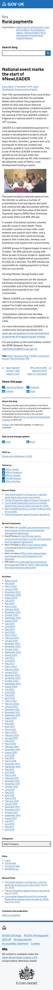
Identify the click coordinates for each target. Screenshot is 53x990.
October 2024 (11, 615)
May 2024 (10, 629)
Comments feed (12, 866)
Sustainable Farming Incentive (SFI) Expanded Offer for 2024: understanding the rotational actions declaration (26, 565)
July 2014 (9, 821)
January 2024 (11, 640)
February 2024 (12, 638)
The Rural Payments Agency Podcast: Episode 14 (27, 514)
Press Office (7, 86)
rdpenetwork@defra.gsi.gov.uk (19, 348)
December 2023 (12, 643)
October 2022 (11, 681)
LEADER (33, 356)
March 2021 (10, 729)
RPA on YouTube (12, 481)
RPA (27, 358)
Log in (7, 860)
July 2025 (9, 600)
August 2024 (11, 620)
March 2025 (11, 606)
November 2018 (12, 749)
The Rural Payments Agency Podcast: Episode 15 (27, 500)
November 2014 (12, 809)
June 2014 (10, 824)
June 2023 (10, 660)
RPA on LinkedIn (13, 475)
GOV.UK (6, 939)
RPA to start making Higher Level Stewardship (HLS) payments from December (26, 547)
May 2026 (10, 583)
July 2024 (9, 623)
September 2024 (13, 618)
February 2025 (12, 609)
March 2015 (10, 798)
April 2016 (10, 772)
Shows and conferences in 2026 (17, 456)
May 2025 (9, 603)
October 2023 (11, 649)
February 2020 (12, 735)
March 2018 (10, 761)
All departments (23, 939)
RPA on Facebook (13, 472)
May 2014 (9, 826)
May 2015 (9, 792)
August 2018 (11, 752)
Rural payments (17, 21)
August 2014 (11, 818)
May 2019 (9, 741)
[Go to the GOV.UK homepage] (13, 4)
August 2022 (11, 686)
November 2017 (12, 764)
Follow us (6, 424)
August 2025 (11, 598)
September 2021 (13, 715)
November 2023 (13, 646)
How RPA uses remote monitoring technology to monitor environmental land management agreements (27, 530)
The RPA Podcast (13, 478)
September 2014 (13, 815)
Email (32, 391)
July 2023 (9, 658)
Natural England (32, 32)
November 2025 (12, 592)
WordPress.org (12, 869)
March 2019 (10, 744)
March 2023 (11, 666)
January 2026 (11, 589)
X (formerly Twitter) (14, 387)
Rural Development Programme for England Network (31, 35)
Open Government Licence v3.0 (19, 957)
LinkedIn (9, 391)
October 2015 (11, 786)
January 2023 (11, 672)
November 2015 (12, 784)
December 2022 (12, 675)
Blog (5, 16)
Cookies (35, 943)
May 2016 (9, 769)
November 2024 (13, 612)
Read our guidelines (11, 915)
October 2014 (11, 812)
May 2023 (10, 663)
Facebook (34, 387)
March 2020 (11, 732)
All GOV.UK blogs (11, 935)
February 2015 (11, 801)
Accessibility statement (15, 943)
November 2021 (12, 712)
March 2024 (11, 635)
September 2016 (13, 766)
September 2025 (13, 595)
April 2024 (10, 632)
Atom (32, 442)
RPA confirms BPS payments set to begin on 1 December (37, 370)
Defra (10, 356)
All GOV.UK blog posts (36, 935)
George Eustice (21, 356)
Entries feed (10, 863)
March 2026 (11, 586)
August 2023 (11, 655)
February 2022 (12, 703)
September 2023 (13, 652)
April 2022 (10, 698)
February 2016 (11, 778)
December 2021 (12, 709)
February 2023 (12, 669)
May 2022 (10, 695)
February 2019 (11, 746)
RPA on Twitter (12, 469)
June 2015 (9, 789)
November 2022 (13, 678)
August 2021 (11, 718)
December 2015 (12, 781)
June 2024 (10, 626)
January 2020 (11, 738)
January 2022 (11, 706)
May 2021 (9, 723)
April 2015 (9, 795)
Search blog (9, 47)
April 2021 (10, 726)
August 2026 (11, 580)
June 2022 (10, 692)
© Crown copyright (26, 982)
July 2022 (9, 689)
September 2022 (13, 683)
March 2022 (11, 701)
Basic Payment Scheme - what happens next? (13, 370)
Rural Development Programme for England (20, 88)
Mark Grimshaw (17, 358)
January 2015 (11, 804)
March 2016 (10, 775)
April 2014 (10, 829)
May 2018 (9, 758)
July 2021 (9, 721)
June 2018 (10, 755)
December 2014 (12, 806)
